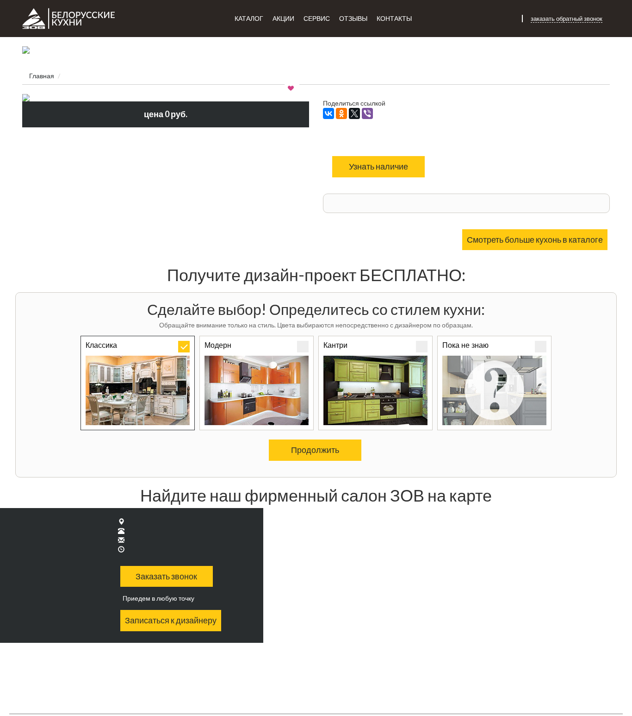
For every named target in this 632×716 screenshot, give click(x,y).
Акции (283, 18)
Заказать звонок (166, 576)
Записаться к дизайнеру (171, 620)
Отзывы (353, 18)
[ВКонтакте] (328, 113)
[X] (354, 113)
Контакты (394, 18)
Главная (41, 76)
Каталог (249, 18)
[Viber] (367, 113)
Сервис (317, 18)
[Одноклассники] (341, 113)
